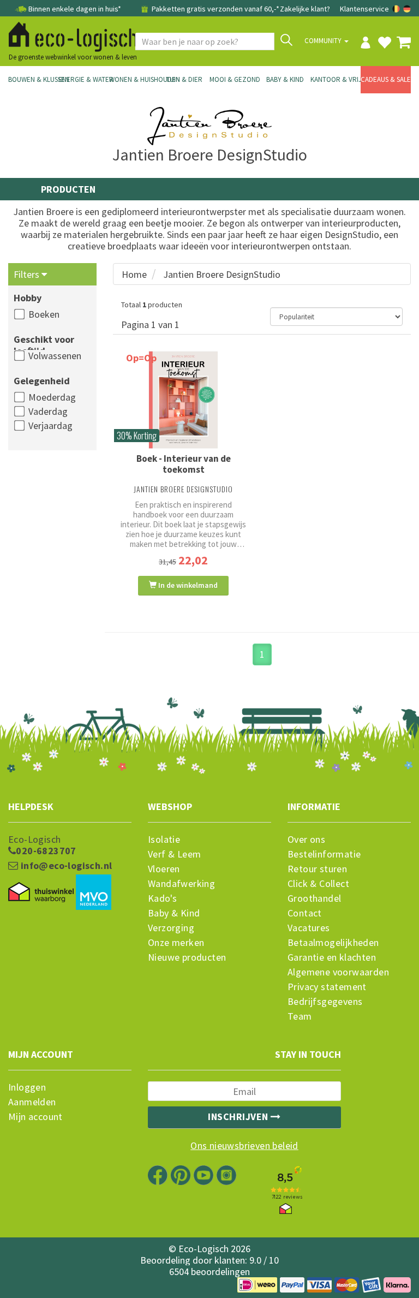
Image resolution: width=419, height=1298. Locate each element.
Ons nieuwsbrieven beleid (244, 1146)
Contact (305, 913)
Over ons (306, 839)
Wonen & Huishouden (134, 79)
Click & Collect (318, 884)
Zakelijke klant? (305, 9)
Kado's (162, 898)
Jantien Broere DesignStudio (221, 274)
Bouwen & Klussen (33, 79)
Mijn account (35, 1117)
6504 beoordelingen (209, 1271)
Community (323, 40)
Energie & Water (83, 79)
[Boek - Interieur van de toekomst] (183, 400)
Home (134, 274)
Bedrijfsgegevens (325, 1002)
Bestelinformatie (324, 854)
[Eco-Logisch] (69, 35)
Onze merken (176, 943)
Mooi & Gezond (235, 79)
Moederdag (52, 397)
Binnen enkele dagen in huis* (75, 9)
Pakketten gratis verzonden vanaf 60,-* (214, 9)
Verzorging (171, 928)
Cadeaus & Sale (386, 79)
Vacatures (309, 928)
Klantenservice (364, 9)
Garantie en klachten (332, 957)
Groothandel (314, 898)
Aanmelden (32, 1102)
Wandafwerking (181, 884)
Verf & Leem (174, 854)
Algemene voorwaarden (338, 972)
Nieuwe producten (187, 957)
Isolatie (164, 839)
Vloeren (164, 869)
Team (300, 1016)
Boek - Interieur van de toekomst (183, 463)
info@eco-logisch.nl (65, 866)
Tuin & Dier (184, 79)
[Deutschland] (407, 9)
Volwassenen (54, 355)
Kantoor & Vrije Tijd (335, 79)
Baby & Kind (285, 79)
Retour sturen (317, 869)
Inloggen (27, 1087)
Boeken (43, 314)
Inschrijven (239, 1116)
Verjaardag (50, 425)
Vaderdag (48, 411)
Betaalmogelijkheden (333, 943)
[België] (397, 9)
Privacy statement (327, 987)
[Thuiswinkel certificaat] (41, 892)
